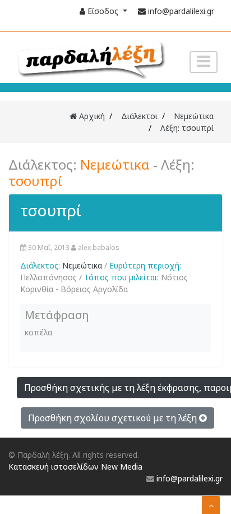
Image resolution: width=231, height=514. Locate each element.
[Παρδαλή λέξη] (90, 58)
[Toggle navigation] (204, 62)
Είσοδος (103, 11)
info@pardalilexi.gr (181, 11)
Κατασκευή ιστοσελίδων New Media (75, 466)
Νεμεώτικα (194, 116)
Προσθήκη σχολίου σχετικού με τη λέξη (113, 418)
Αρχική (91, 116)
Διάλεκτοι (139, 116)
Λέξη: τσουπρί (187, 127)
